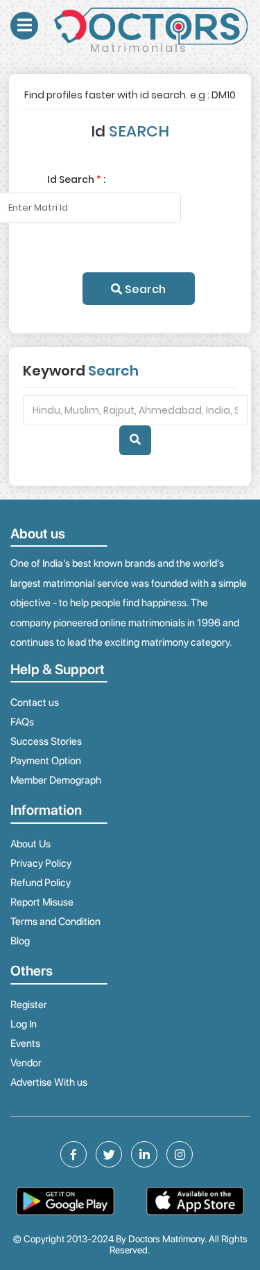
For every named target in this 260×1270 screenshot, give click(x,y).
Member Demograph (55, 780)
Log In (23, 1024)
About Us (30, 844)
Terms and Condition (55, 921)
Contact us (34, 702)
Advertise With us (48, 1082)
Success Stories (46, 741)
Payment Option (45, 761)
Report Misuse (41, 902)
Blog (20, 941)
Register (28, 1004)
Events (25, 1043)
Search (144, 289)
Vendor (26, 1063)
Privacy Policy (40, 863)
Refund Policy (40, 882)
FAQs (22, 722)
